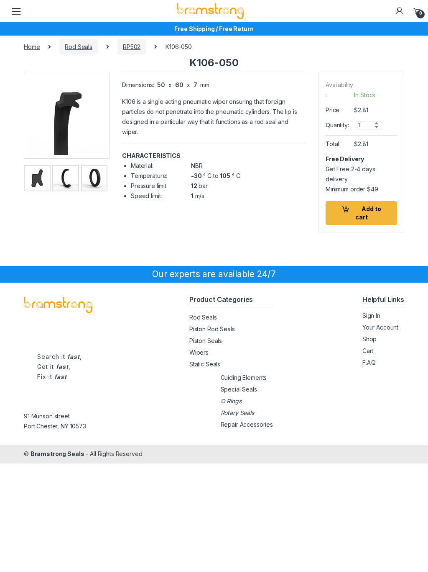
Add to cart (368, 213)
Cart (367, 350)
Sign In (371, 315)
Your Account (380, 327)
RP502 (131, 46)
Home (32, 46)
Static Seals (204, 364)
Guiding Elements (244, 377)
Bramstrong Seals (57, 453)
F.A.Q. (369, 362)
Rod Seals (78, 46)
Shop (369, 339)
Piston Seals (205, 340)
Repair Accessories (247, 424)
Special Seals (239, 389)
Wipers (199, 352)
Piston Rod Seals (212, 328)
